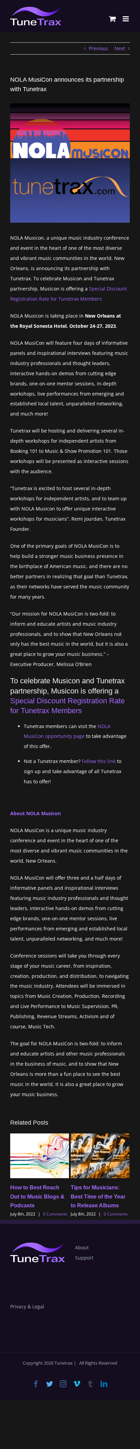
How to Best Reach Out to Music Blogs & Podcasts (37, 1196)
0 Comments (55, 1214)
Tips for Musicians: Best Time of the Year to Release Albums (98, 1196)
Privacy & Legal (27, 1306)
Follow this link (99, 761)
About (82, 1247)
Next (120, 48)
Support (84, 1257)
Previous (98, 48)
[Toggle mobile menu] (126, 18)
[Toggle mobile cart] (112, 18)
